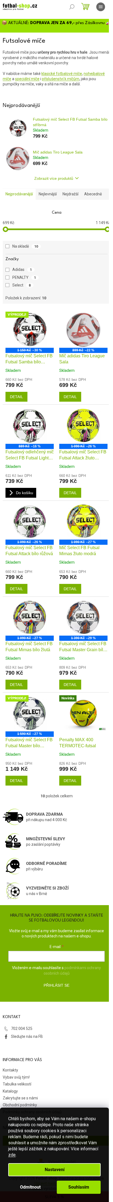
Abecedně (93, 194)
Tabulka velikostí (17, 1084)
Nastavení (54, 1169)
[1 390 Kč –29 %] (83, 617)
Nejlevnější (48, 194)
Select (21, 285)
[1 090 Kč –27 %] (83, 521)
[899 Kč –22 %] (83, 330)
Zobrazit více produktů (53, 178)
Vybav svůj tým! (16, 1077)
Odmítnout (30, 1187)
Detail (16, 397)
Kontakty (10, 1070)
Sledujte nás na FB (27, 1036)
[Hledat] (71, 6)
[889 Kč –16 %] (29, 425)
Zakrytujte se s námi (20, 1098)
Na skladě (25, 246)
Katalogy (10, 1091)
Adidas (22, 269)
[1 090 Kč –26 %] (83, 425)
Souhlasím (78, 1187)
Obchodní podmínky (20, 1105)
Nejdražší (70, 194)
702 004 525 (21, 1028)
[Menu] (100, 6)
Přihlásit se (56, 985)
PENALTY (24, 277)
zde (12, 1154)
